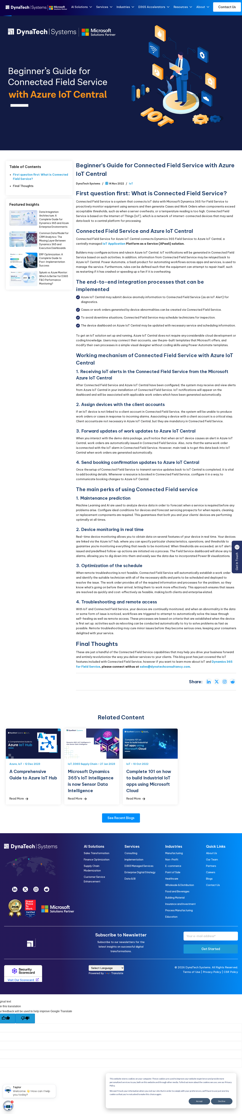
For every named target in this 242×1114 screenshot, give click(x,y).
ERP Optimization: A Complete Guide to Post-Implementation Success (23, 260)
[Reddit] (46, 889)
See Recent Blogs (121, 818)
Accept (199, 1101)
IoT (131, 183)
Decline (221, 1101)
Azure (13, 764)
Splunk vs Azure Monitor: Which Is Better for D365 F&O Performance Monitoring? (23, 278)
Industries (123, 7)
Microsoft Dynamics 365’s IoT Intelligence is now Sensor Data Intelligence (91, 744)
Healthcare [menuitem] (171, 878)
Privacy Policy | (213, 972)
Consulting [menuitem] (131, 853)
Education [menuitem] (171, 916)
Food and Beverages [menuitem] (177, 891)
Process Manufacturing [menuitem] (179, 910)
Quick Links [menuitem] (216, 846)
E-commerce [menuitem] (173, 866)
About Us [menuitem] (211, 853)
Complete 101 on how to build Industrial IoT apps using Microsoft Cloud (150, 744)
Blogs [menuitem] (209, 878)
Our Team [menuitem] (212, 859)
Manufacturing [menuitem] (174, 853)
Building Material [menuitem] (175, 897)
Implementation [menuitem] (134, 859)
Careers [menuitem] (210, 872)
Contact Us (227, 7)
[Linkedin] (14, 889)
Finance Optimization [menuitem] (96, 859)
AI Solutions (79, 7)
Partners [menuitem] (211, 866)
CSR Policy (231, 972)
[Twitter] (25, 889)
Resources (181, 7)
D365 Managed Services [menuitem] (139, 866)
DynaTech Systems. (198, 967)
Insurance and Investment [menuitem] (180, 904)
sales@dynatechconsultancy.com (165, 666)
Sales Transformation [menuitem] (96, 853)
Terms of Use (191, 972)
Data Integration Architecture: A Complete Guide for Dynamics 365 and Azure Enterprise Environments (23, 218)
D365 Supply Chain (85, 764)
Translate (117, 973)
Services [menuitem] (132, 846)
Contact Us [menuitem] (213, 885)
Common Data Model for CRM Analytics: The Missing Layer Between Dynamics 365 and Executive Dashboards (23, 239)
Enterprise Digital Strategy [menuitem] (140, 872)
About (200, 7)
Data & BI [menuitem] (130, 878)
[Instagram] (36, 889)
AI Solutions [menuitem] (94, 846)
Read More (17, 798)
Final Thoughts (23, 186)
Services (102, 7)
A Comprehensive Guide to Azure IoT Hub (33, 744)
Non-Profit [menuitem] (171, 859)
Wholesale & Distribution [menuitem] (179, 885)
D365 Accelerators (151, 7)
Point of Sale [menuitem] (172, 872)
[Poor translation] (25, 1018)
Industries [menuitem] (173, 846)
